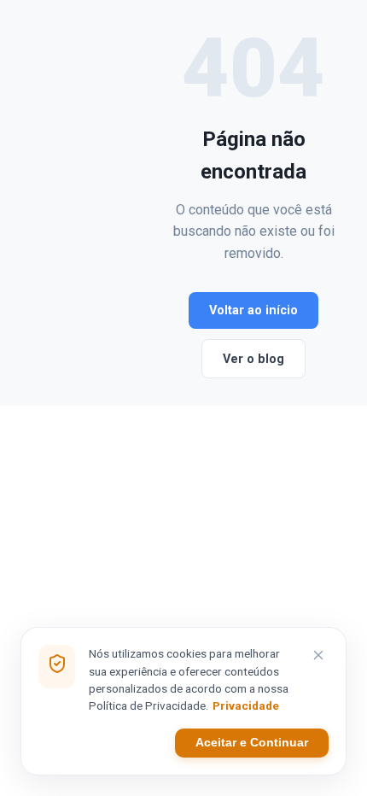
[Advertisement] (97, 202)
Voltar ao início (253, 310)
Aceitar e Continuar (251, 742)
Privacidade (246, 705)
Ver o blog (253, 359)
